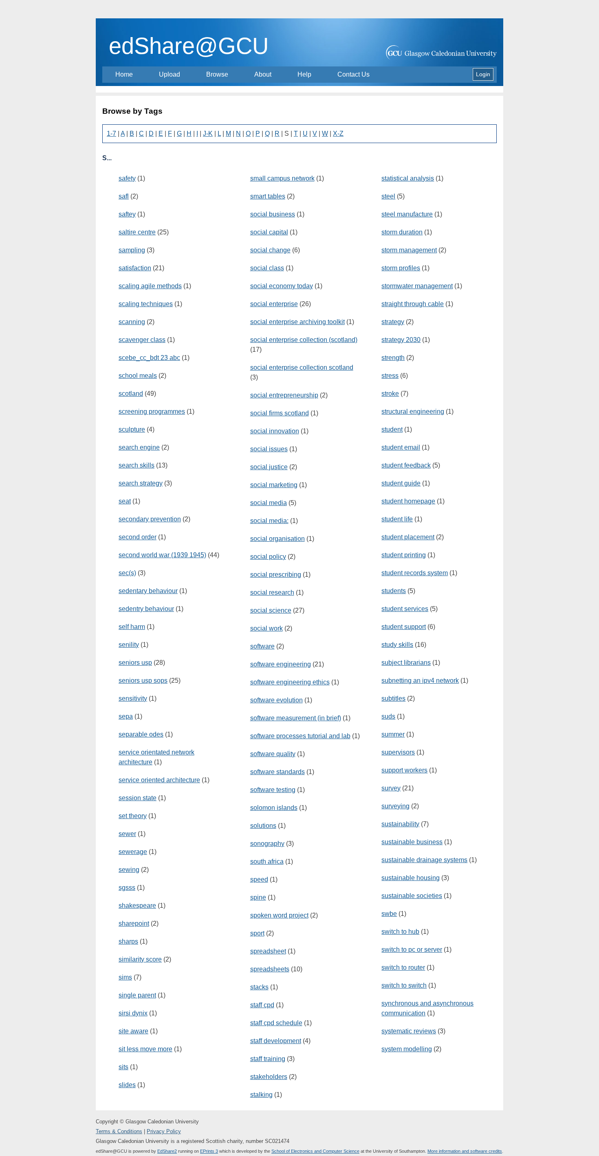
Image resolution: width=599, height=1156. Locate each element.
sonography (267, 843)
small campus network (282, 178)
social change (270, 250)
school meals (138, 375)
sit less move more (145, 1049)
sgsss (127, 887)
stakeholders (268, 1076)
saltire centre (137, 232)
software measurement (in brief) (295, 718)
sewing (129, 869)
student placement (407, 537)
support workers (404, 770)
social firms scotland (279, 413)
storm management (409, 250)
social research (272, 592)
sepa (126, 716)
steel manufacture (407, 214)
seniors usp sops (143, 680)
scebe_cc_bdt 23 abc (149, 357)
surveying (395, 806)
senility (129, 644)
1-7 (111, 133)
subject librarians (406, 662)
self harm (132, 626)
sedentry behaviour (146, 608)
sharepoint (134, 923)
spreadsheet (268, 951)
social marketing (273, 484)
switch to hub (400, 931)
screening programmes (152, 411)
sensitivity (133, 698)
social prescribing (275, 574)
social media (268, 502)
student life (397, 519)
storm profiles (400, 268)
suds (388, 716)
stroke (390, 393)
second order (137, 537)
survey (391, 788)
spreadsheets (269, 969)
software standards (277, 771)
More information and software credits (464, 1151)
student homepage (408, 501)
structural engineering (412, 411)
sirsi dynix (133, 1013)
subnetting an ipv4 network (420, 680)
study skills (397, 644)
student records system (414, 572)
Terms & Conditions (119, 1131)
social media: (269, 520)
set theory (133, 815)
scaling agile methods (150, 285)
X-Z (338, 133)
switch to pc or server (411, 949)
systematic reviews (408, 1031)
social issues (269, 449)
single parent (137, 995)
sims (125, 977)
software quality (272, 753)
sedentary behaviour (148, 590)
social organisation (277, 538)
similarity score (140, 959)
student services (404, 608)
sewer (127, 833)
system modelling (406, 1049)
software (262, 646)
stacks (259, 987)
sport (257, 933)
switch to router (403, 967)
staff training (267, 1058)
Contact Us (353, 74)
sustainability (400, 824)
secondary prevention (150, 519)
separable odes (141, 734)
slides (127, 1084)
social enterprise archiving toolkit (297, 321)
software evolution (276, 700)
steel (388, 196)
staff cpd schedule (276, 1022)
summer (393, 734)
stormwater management (417, 285)
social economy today (281, 285)
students (393, 590)
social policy (268, 556)
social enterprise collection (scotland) (303, 339)
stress (390, 375)
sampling (132, 250)
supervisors (398, 752)
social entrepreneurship (284, 395)
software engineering (280, 664)
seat (125, 501)
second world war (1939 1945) (162, 555)
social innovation (274, 431)
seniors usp (135, 662)
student (392, 429)
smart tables (267, 196)
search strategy (141, 483)
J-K (208, 133)
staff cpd (262, 1005)
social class (267, 268)
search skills (136, 465)
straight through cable (412, 303)
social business (272, 214)
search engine (139, 447)
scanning (132, 321)
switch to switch (404, 985)
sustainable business (412, 841)
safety (127, 178)
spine (258, 897)
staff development (275, 1040)
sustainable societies (411, 895)
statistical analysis (407, 178)
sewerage (133, 851)
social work (266, 628)
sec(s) (127, 572)
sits (123, 1066)
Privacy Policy (164, 1131)
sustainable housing (410, 877)
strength (393, 357)
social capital (269, 232)
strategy (392, 321)
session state (137, 797)
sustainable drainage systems (424, 859)
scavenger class (142, 339)
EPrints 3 (209, 1151)
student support (403, 626)
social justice (269, 466)
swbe (389, 913)
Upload (169, 74)
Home (124, 74)
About (262, 74)
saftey (127, 214)
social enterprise (274, 303)
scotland (131, 393)
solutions (263, 825)
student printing (403, 555)
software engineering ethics (290, 682)
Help (304, 74)
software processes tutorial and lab (300, 735)
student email (400, 447)
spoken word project (279, 915)
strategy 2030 (401, 339)
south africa (267, 861)
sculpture (132, 429)
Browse (217, 74)
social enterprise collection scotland (301, 367)
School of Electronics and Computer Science (315, 1151)
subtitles (393, 698)
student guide (401, 483)
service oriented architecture (159, 780)
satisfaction (135, 268)
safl (124, 196)
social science (270, 610)
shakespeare (137, 905)
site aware (133, 1031)
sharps (128, 941)
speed (259, 879)
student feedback (406, 465)
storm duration (402, 232)
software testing (272, 789)
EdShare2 (167, 1151)
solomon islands (273, 807)
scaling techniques (146, 303)
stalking (261, 1094)
